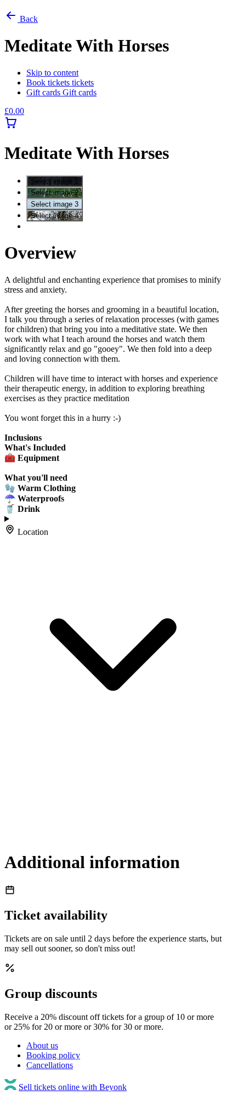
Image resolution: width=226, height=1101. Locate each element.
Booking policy (53, 1055)
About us (42, 1045)
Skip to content (52, 72)
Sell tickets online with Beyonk (73, 1087)
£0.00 (14, 111)
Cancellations (49, 1065)
